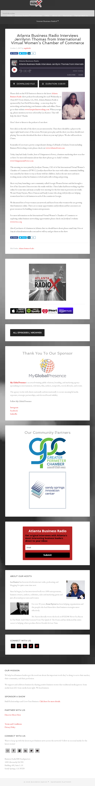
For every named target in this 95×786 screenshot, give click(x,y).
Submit (47, 555)
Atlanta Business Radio (26, 248)
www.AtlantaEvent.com (55, 148)
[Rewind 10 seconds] (20, 71)
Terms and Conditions (13, 724)
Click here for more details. (49, 701)
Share (80, 75)
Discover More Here (13, 715)
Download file (26, 84)
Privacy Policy (10, 727)
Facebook (14, 410)
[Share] (28, 53)
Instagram (14, 407)
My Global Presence (18, 382)
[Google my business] (19, 750)
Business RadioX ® (47, 3)
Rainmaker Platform (61, 782)
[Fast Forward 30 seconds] (29, 71)
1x (25, 71)
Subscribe (71, 75)
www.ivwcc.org (16, 221)
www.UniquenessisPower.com (21, 160)
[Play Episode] (14, 69)
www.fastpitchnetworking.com (37, 109)
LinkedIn (13, 414)
